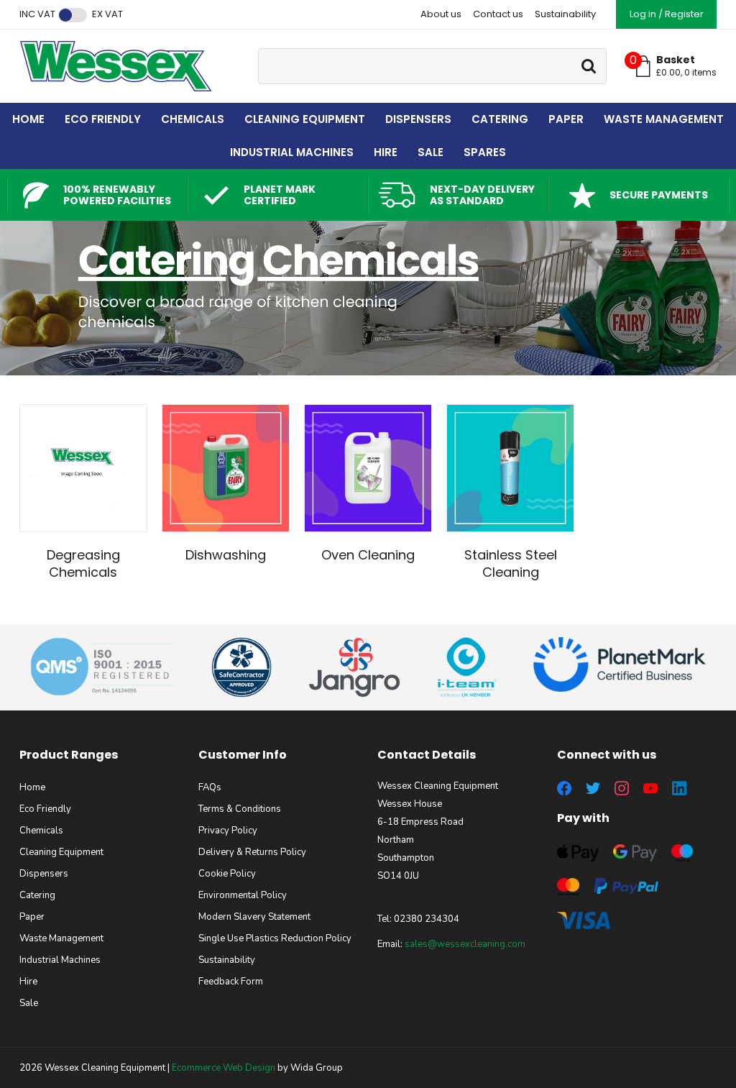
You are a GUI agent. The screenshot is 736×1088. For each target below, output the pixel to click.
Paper (566, 119)
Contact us (498, 14)
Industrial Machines (292, 152)
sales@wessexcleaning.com (465, 944)
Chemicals (192, 119)
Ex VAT (107, 14)
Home (28, 119)
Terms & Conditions (239, 809)
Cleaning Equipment (304, 119)
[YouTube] (650, 788)
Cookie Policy (227, 873)
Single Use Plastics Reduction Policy (274, 938)
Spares (485, 152)
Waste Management (664, 119)
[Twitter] (593, 788)
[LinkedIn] (679, 788)
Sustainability (565, 14)
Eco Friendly (103, 119)
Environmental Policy (242, 895)
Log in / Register (667, 14)
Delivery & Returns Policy (252, 852)
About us (440, 14)
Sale (430, 152)
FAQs (209, 787)
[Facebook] (564, 788)
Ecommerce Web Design (223, 1067)
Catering (500, 119)
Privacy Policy (227, 830)
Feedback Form (230, 981)
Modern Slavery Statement (254, 916)
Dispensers (418, 119)
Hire (385, 152)
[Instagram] (622, 788)
